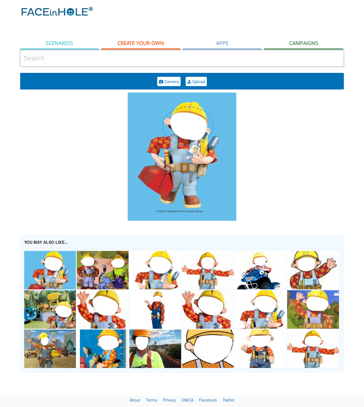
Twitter (229, 400)
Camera (171, 81)
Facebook (208, 400)
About (135, 400)
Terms (151, 400)
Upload (198, 81)
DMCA (187, 400)
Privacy (169, 400)
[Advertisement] (240, 18)
